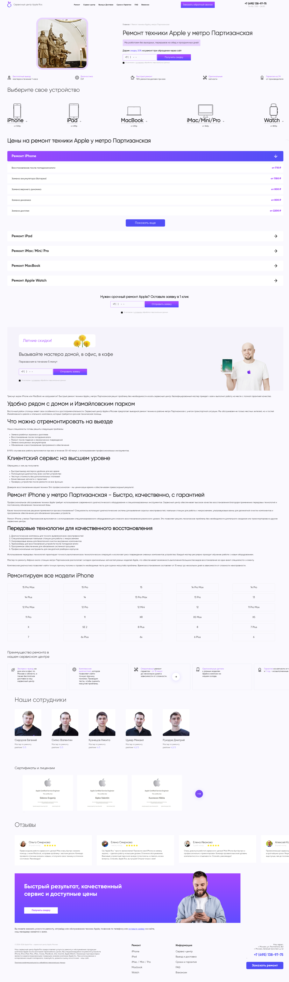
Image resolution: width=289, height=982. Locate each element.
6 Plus (197, 637)
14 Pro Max (197, 587)
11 (85, 617)
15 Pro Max (28, 587)
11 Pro (28, 617)
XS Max (197, 617)
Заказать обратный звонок (198, 5)
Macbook (137, 967)
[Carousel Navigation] (176, 677)
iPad (134, 957)
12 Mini (141, 607)
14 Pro (254, 587)
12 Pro (85, 607)
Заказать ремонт (265, 965)
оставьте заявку (136, 929)
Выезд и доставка (186, 957)
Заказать (259, 168)
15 (141, 587)
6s (141, 637)
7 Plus (254, 627)
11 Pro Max (254, 607)
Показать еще (145, 223)
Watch (135, 972)
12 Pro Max (28, 607)
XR (141, 617)
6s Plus (85, 637)
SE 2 (84, 627)
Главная (126, 25)
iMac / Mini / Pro (141, 962)
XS (253, 617)
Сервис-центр (89, 5)
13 (254, 597)
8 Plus (141, 627)
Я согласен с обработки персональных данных (148, 62)
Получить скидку (174, 57)
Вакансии (145, 5)
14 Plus (28, 597)
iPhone (135, 951)
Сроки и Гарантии (124, 5)
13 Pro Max (141, 597)
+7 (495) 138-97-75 (268, 955)
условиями (140, 62)
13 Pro (197, 597)
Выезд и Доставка (106, 5)
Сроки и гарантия (186, 962)
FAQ (136, 5)
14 (85, 597)
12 (197, 607)
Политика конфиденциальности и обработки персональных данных (40, 962)
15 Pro (85, 587)
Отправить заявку (162, 304)
